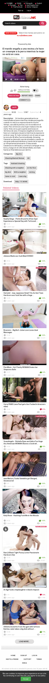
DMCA (24, 663)
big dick (8, 172)
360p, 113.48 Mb (21, 181)
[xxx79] (6, 107)
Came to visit (10, 176)
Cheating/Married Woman (14, 158)
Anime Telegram (32, 7)
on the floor (31, 168)
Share (37, 95)
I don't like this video (15, 90)
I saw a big (22, 176)
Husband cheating (18, 163)
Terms (39, 659)
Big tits (19, 154)
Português (29, 3)
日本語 (19, 3)
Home (13, 655)
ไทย (21, 5)
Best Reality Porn (32, 5)
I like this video (11, 90)
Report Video (27, 95)
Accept (25, 679)
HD (28, 158)
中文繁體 (9, 3)
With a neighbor (20, 172)
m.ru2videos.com (24, 35)
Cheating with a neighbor (14, 168)
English (39, 3)
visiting (32, 172)
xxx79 (14, 107)
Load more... (24, 641)
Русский (13, 5)
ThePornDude (17, 7)
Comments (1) (24, 100)
